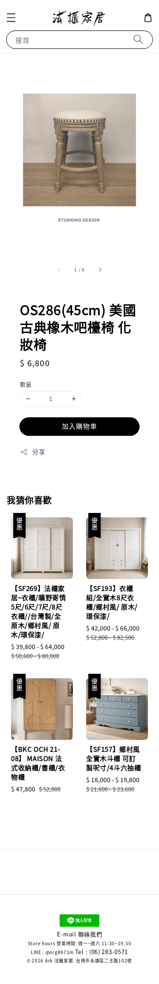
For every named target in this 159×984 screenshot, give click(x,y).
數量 (26, 384)
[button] (11, 17)
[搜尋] (138, 39)
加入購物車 (79, 426)
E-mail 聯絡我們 (79, 934)
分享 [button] (38, 451)
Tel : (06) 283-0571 (101, 951)
